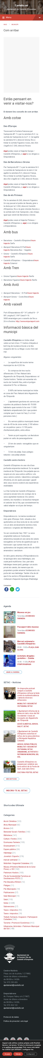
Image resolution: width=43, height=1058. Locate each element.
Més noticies (11, 779)
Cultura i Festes (24, 772)
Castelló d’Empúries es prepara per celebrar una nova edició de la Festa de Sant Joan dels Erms (28, 765)
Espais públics (30, 744)
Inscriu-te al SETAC (16, 790)
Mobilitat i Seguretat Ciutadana (16, 863)
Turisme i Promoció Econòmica (16, 923)
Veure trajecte (23, 276)
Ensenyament (9, 846)
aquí (24, 154)
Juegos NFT (6, 1030)
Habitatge (8, 853)
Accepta (7, 1054)
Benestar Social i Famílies (14, 832)
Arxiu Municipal (10, 825)
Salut (20, 726)
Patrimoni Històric (11, 872)
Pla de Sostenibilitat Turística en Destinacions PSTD (17, 877)
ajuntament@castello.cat (14, 985)
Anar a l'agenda (12, 672)
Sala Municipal (10, 896)
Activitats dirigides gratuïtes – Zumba (25, 657)
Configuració (30, 1054)
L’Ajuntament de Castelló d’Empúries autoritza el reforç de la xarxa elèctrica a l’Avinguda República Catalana (28, 736)
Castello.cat (21, 5)
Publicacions (9, 892)
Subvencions (9, 906)
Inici (5, 24)
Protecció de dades (11, 1017)
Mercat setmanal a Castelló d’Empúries (26, 642)
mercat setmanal (10, 860)
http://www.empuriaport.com (27, 321)
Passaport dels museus (28, 627)
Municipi (15, 24)
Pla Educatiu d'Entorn (12, 882)
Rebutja (18, 1054)
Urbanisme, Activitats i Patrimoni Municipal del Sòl (28, 754)
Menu (8, 17)
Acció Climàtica (24, 724)
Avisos (35, 724)
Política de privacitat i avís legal (16, 1021)
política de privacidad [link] (14, 1047)
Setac (30, 706)
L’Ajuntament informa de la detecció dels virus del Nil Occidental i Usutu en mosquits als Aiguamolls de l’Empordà (28, 715)
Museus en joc (23, 612)
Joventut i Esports (11, 856)
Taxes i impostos (11, 910)
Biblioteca (8, 835)
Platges (7, 885)
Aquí (6, 151)
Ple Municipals (10, 889)
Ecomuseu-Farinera (12, 842)
